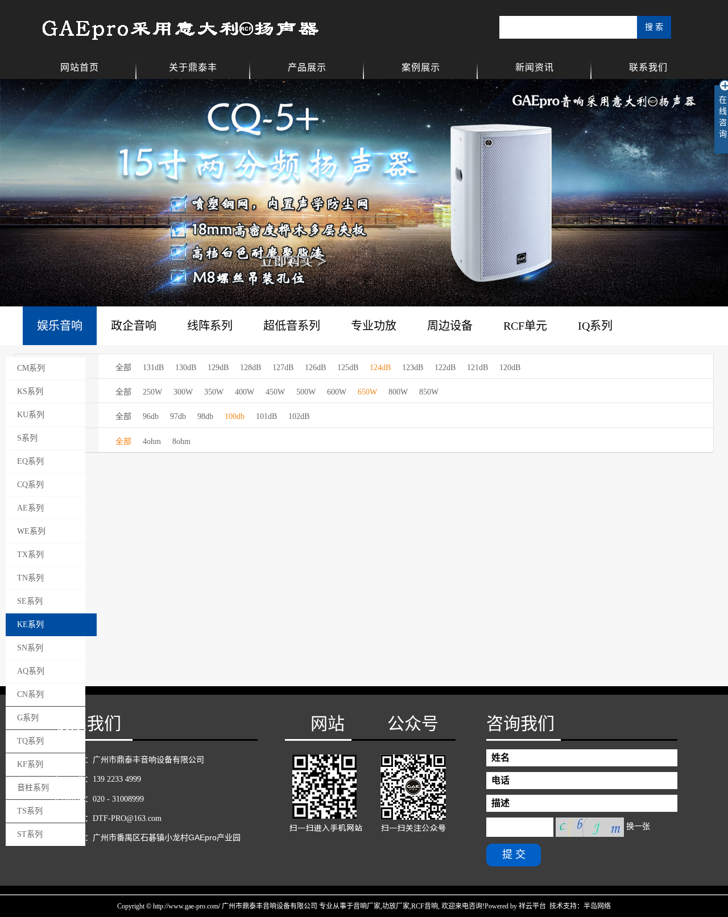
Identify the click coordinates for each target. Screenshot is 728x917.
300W (183, 392)
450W (275, 392)
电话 (500, 780)
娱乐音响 (59, 326)
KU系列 (30, 414)
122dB (445, 367)
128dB (250, 367)
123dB (412, 367)
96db (151, 416)
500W (306, 392)
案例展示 (421, 67)
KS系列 (30, 391)
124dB (380, 367)
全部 (123, 367)
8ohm (181, 441)
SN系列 (30, 648)
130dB (185, 367)
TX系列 (30, 554)
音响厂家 (366, 906)
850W (429, 392)
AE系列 (30, 508)
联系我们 (648, 67)
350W (214, 392)
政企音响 (133, 326)
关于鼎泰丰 (193, 67)
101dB (266, 416)
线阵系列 (210, 326)
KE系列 (30, 624)
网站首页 (79, 67)
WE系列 (31, 531)
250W (152, 392)
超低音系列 (291, 326)
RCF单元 (525, 326)
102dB (298, 416)
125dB (347, 367)
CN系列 (30, 694)
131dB (153, 367)
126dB (315, 367)
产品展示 (307, 67)
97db (178, 416)
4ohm (152, 441)
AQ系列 (30, 671)
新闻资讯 (534, 67)
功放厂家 (396, 906)
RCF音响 (424, 906)
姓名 (500, 757)
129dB (218, 367)
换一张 (638, 826)
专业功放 (373, 326)
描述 (500, 803)
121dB (477, 367)
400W (244, 392)
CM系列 (31, 368)
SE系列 (30, 601)
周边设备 (450, 326)
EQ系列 (30, 461)
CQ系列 (30, 484)
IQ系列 (595, 326)
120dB (509, 367)
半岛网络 (597, 906)
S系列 (27, 438)
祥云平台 (532, 906)
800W (398, 392)
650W (367, 392)
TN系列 (30, 578)
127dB (282, 367)
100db (235, 416)
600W (336, 392)
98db (205, 416)
